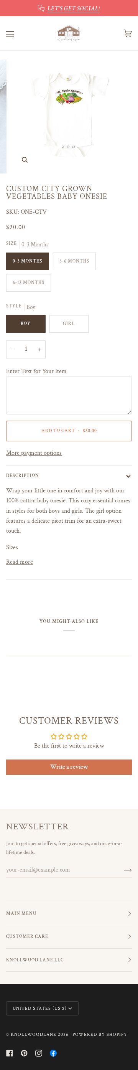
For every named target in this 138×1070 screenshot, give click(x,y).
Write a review (69, 767)
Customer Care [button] (27, 937)
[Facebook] (9, 1053)
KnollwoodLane (33, 1034)
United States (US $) (40, 1008)
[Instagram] (38, 1053)
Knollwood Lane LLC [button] (35, 960)
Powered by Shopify (99, 1034)
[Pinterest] (24, 1053)
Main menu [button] (21, 913)
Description (22, 476)
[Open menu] (17, 33)
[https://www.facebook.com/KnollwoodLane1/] (53, 1053)
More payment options (34, 453)
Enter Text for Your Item (36, 371)
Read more (19, 562)
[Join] (122, 870)
